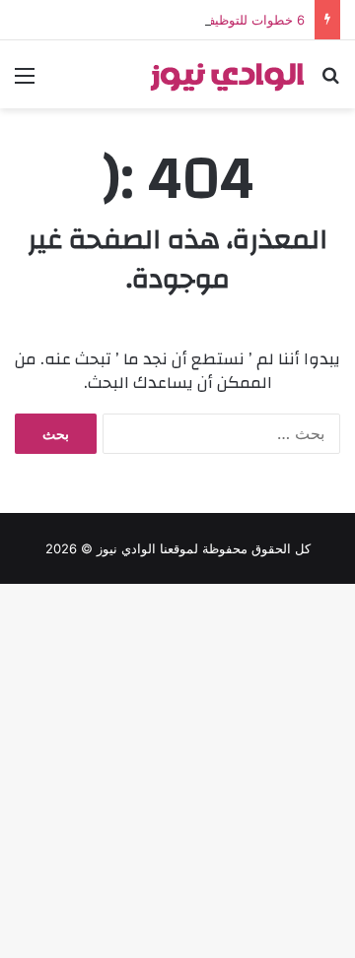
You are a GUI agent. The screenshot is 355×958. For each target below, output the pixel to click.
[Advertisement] (177, 295)
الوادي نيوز (126, 548)
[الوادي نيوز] (227, 74)
